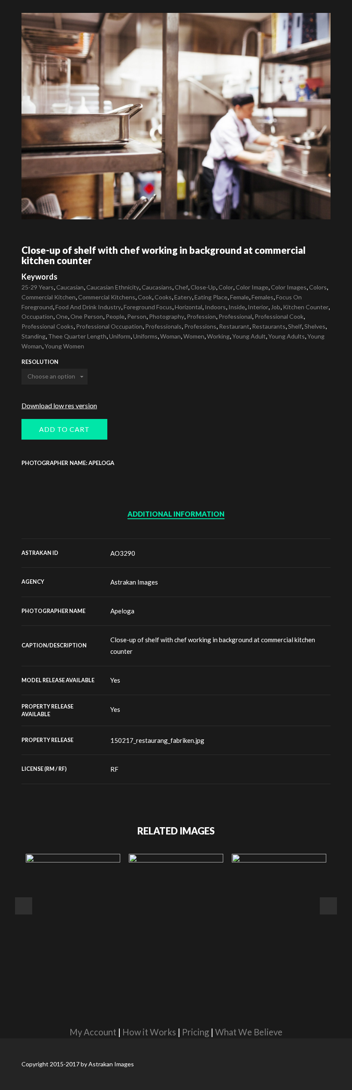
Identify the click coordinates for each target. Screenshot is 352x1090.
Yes (115, 680)
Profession (201, 316)
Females (262, 297)
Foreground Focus (148, 307)
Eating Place (211, 297)
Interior (258, 307)
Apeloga (122, 611)
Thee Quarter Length (77, 336)
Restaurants (268, 326)
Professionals (163, 326)
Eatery (183, 297)
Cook (145, 297)
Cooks (163, 297)
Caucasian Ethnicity (112, 287)
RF (114, 769)
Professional (235, 316)
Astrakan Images (134, 582)
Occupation (37, 316)
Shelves (314, 326)
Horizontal (188, 307)
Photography (166, 316)
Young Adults (286, 336)
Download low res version (59, 405)
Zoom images (39, 201)
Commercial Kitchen (48, 297)
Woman (170, 336)
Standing (33, 336)
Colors (318, 287)
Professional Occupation (109, 326)
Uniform (119, 336)
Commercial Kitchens (106, 297)
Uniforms (145, 336)
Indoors (215, 307)
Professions (200, 326)
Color (225, 287)
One (62, 316)
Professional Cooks (47, 326)
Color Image (252, 287)
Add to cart (64, 429)
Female (239, 297)
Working (218, 336)
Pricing (195, 1032)
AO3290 (122, 553)
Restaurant (234, 326)
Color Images (288, 287)
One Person (86, 316)
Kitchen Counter (305, 307)
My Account (93, 1032)
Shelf (295, 326)
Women (193, 336)
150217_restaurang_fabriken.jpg (157, 740)
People (115, 316)
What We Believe (248, 1032)
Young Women (64, 346)
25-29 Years (37, 287)
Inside (236, 307)
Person (136, 316)
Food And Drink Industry (88, 307)
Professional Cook (279, 316)
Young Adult (249, 336)
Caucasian (70, 287)
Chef (181, 287)
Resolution (39, 362)
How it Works (149, 1032)
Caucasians (157, 287)
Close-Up (203, 287)
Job (275, 307)
